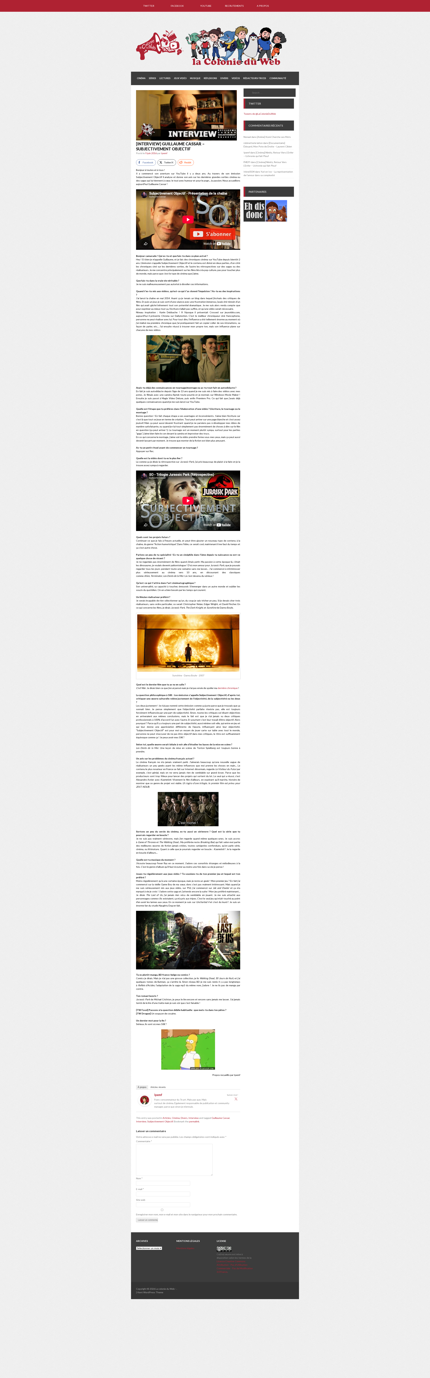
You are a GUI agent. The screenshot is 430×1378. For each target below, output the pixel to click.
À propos (142, 1087)
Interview (193, 1117)
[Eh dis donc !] (254, 220)
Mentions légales (185, 1248)
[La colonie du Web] (211, 65)
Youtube (205, 5)
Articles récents (158, 1087)
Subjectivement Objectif (160, 1121)
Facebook (177, 5)
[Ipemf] (145, 1105)
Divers (184, 1117)
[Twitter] (236, 1099)
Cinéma (176, 1117)
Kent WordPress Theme (150, 1292)
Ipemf (164, 153)
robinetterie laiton (253, 143)
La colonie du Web (165, 1288)
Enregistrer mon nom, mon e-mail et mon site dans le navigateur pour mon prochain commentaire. (186, 1214)
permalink (194, 1121)
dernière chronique (228, 688)
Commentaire (144, 1141)
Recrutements (234, 5)
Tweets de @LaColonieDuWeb (260, 113)
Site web (140, 1199)
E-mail (140, 1189)
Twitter (148, 5)
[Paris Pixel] (276, 220)
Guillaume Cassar (221, 1117)
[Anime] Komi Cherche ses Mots (274, 136)
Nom (139, 1178)
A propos (263, 5)
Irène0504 (249, 171)
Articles (167, 1117)
